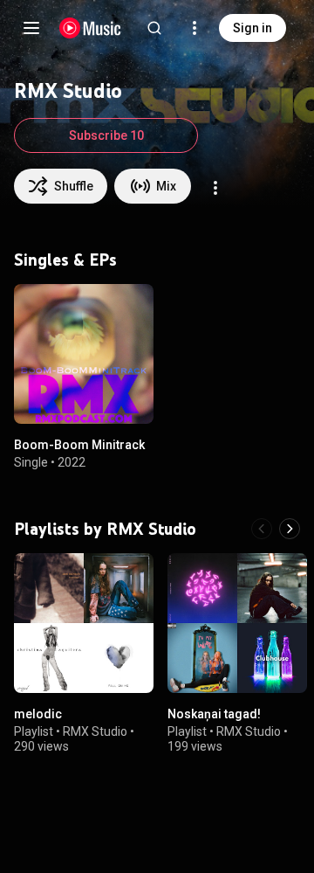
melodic (38, 714)
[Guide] (31, 27)
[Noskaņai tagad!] (237, 623)
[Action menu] (215, 187)
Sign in (252, 28)
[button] (125, 395)
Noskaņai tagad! (214, 714)
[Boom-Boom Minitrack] (84, 354)
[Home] (90, 27)
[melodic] (84, 623)
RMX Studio (95, 731)
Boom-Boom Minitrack (79, 445)
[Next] (289, 529)
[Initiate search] (154, 28)
